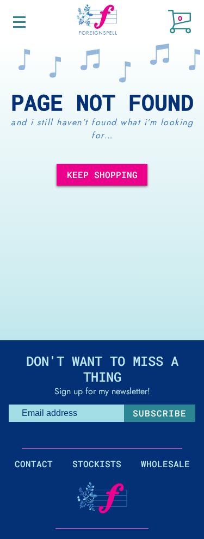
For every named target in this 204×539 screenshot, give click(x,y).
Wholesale (165, 463)
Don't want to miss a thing (102, 368)
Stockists (96, 463)
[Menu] (19, 22)
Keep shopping (102, 174)
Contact (34, 463)
